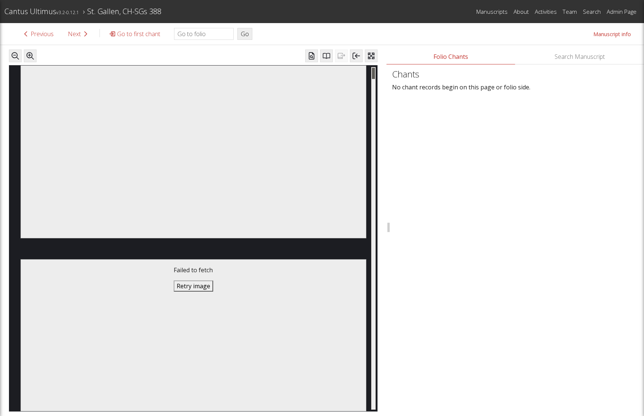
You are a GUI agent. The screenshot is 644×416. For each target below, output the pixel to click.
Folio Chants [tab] (450, 57)
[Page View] (311, 56)
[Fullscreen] (371, 56)
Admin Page (622, 11)
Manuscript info (612, 34)
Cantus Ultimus (41, 11)
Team (570, 11)
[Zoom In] (30, 56)
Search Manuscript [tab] (580, 57)
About (521, 11)
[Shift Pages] (341, 56)
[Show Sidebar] (356, 56)
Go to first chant (138, 34)
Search (592, 11)
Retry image (193, 286)
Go (245, 34)
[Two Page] (326, 56)
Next (74, 34)
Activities (546, 11)
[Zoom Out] (15, 56)
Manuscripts (492, 11)
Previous (42, 34)
